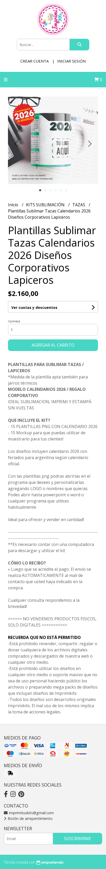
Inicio (13, 205)
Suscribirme (77, 838)
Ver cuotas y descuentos (34, 307)
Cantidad (14, 321)
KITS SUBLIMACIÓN (46, 205)
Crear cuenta (34, 61)
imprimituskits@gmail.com (31, 812)
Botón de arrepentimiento (29, 818)
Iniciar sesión (71, 61)
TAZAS (79, 205)
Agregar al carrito (53, 345)
